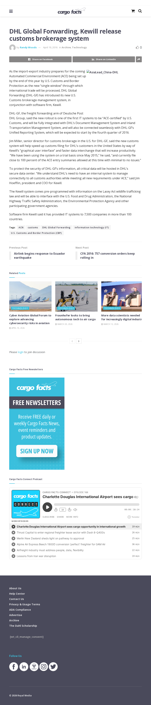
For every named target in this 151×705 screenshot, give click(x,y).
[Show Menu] (11, 11)
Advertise (15, 615)
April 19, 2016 (50, 47)
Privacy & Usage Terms (24, 604)
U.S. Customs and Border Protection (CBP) (36, 233)
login (21, 352)
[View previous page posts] (72, 341)
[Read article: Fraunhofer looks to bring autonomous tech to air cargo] (76, 296)
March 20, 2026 (65, 324)
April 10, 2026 (18, 328)
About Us (15, 588)
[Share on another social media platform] (139, 59)
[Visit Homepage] (71, 11)
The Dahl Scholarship (23, 625)
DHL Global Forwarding (56, 227)
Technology (79, 47)
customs (33, 227)
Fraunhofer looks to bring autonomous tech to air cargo (75, 317)
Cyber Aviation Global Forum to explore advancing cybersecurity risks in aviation (30, 319)
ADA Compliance (20, 609)
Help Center (17, 593)
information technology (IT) (92, 227)
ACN (21, 227)
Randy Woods (28, 47)
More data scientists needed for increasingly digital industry (122, 317)
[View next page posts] (79, 341)
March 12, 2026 (111, 324)
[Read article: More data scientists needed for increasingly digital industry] (122, 296)
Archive (66, 47)
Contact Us (16, 599)
